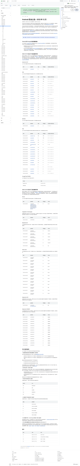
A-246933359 (32, 162)
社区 (17, 464)
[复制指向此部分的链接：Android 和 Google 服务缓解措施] (38, 41)
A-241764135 (32, 147)
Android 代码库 (14, 452)
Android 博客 (36, 455)
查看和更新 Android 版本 (50, 24)
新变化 (2, 5)
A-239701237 (32, 109)
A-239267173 (32, 81)
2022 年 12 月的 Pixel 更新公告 (51, 37)
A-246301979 (32, 171)
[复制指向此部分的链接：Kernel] (25, 196)
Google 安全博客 (37, 456)
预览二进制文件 (14, 456)
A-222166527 (32, 69)
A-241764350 (32, 151)
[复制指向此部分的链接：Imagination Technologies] (33, 211)
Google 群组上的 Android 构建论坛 (39, 459)
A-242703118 (32, 100)
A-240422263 (32, 113)
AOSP (23, 16)
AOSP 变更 (25, 12)
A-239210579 (32, 79)
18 (33, 207)
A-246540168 (32, 115)
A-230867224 (32, 140)
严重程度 (39, 56)
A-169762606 (32, 107)
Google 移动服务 (28, 49)
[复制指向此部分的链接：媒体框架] (26, 118)
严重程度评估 (32, 30)
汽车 (28, 5)
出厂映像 (13, 458)
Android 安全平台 (29, 43)
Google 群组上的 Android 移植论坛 (39, 460)
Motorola (37, 425)
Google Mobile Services (60, 458)
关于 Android (14, 464)
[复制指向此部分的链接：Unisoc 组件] (27, 249)
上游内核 (31, 204)
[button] (5, 13)
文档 (1, 3)
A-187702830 (32, 142)
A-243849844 (32, 160)
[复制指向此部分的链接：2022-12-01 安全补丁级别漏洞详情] (38, 54)
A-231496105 (32, 144)
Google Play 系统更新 (25, 59)
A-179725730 (32, 164)
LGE (35, 425)
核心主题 (14, 5)
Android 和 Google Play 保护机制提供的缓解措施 (31, 33)
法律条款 (20, 464)
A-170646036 (32, 85)
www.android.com (59, 456)
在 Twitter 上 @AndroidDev (38, 454)
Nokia (41, 425)
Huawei (33, 425)
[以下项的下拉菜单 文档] (9, 1)
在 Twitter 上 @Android (38, 452)
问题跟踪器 (58, 460)
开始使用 (6, 5)
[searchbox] (5, 8)
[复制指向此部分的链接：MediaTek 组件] (29, 222)
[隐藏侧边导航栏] (10, 464)
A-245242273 (32, 125)
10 (35, 205)
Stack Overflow (59, 459)
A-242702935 (32, 98)
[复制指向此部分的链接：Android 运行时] (29, 62)
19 (34, 207)
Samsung (43, 425)
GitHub (13, 460)
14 (34, 206)
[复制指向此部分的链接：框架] (25, 72)
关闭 (72, 9)
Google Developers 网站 (50, 419)
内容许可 (29, 446)
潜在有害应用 (49, 48)
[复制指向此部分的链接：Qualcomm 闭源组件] (31, 309)
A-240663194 (32, 94)
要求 (12, 454)
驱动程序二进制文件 (14, 459)
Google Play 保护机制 (41, 43)
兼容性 (19, 5)
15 (35, 206)
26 (32, 208)
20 (35, 207)
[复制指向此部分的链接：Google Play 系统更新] (31, 176)
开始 (76, 9)
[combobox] (64, 1)
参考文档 (33, 5)
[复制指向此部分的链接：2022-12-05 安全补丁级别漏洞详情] (38, 189)
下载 (12, 455)
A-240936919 (32, 111)
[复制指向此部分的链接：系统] (25, 128)
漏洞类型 (36, 56)
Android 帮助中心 (59, 452)
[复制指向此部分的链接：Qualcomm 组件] (29, 297)
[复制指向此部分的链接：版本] (25, 429)
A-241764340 (32, 149)
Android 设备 (24, 5)
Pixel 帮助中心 (59, 454)
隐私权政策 (25, 464)
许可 (22, 464)
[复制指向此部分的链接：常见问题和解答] (30, 349)
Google (30, 425)
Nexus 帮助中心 (59, 455)
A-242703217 (32, 158)
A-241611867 (32, 96)
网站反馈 (28, 464)
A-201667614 (32, 83)
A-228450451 (32, 173)
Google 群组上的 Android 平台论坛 (39, 458)
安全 (10, 5)
